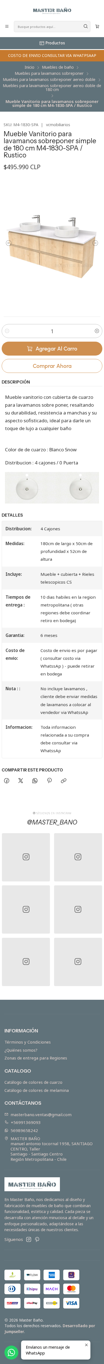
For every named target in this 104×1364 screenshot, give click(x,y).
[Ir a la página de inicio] (52, 10)
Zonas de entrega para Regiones (35, 1058)
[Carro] (97, 27)
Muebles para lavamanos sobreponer (49, 73)
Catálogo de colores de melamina (36, 1090)
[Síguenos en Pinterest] (37, 1239)
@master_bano (52, 822)
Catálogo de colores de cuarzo (33, 1082)
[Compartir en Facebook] (6, 781)
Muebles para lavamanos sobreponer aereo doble (49, 79)
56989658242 (24, 1130)
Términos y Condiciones (27, 1042)
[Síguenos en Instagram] (29, 1239)
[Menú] (7, 27)
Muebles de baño (58, 67)
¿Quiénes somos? (20, 1050)
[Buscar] (85, 26)
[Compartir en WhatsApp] (35, 781)
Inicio (29, 67)
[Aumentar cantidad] (97, 331)
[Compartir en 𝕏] (21, 781)
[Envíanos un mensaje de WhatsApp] (11, 1353)
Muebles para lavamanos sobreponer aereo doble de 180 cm (52, 88)
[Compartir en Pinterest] (49, 781)
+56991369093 (26, 1122)
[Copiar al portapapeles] (64, 781)
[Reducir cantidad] (7, 331)
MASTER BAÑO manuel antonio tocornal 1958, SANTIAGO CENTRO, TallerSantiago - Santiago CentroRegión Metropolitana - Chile (52, 1149)
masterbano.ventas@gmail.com (41, 1114)
